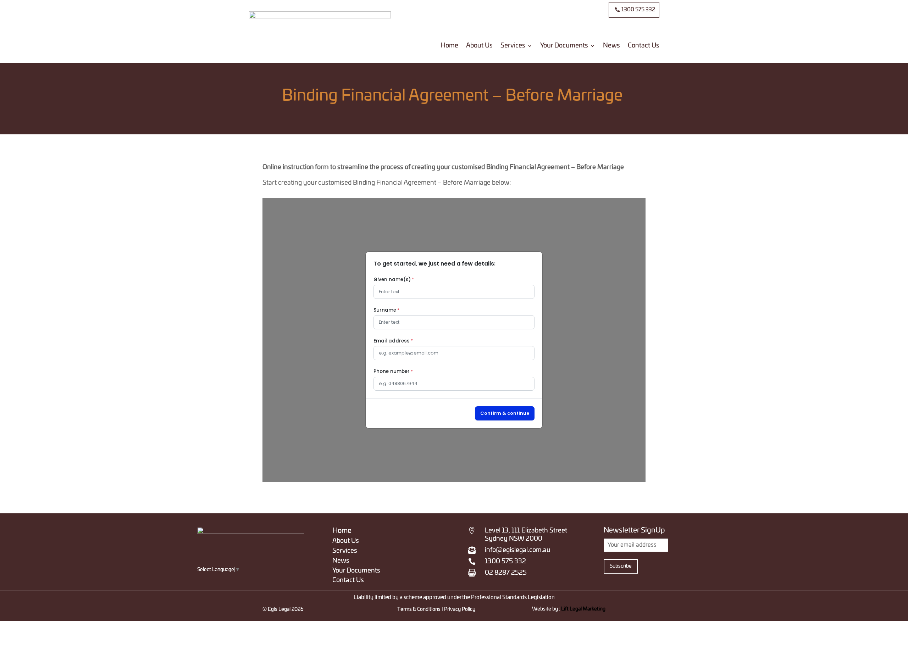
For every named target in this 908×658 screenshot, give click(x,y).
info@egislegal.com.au (517, 550)
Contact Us (643, 46)
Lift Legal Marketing (583, 609)
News (611, 46)
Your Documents (564, 46)
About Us (479, 46)
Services (512, 46)
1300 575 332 (638, 9)
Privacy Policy (459, 609)
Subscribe (621, 566)
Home (449, 46)
